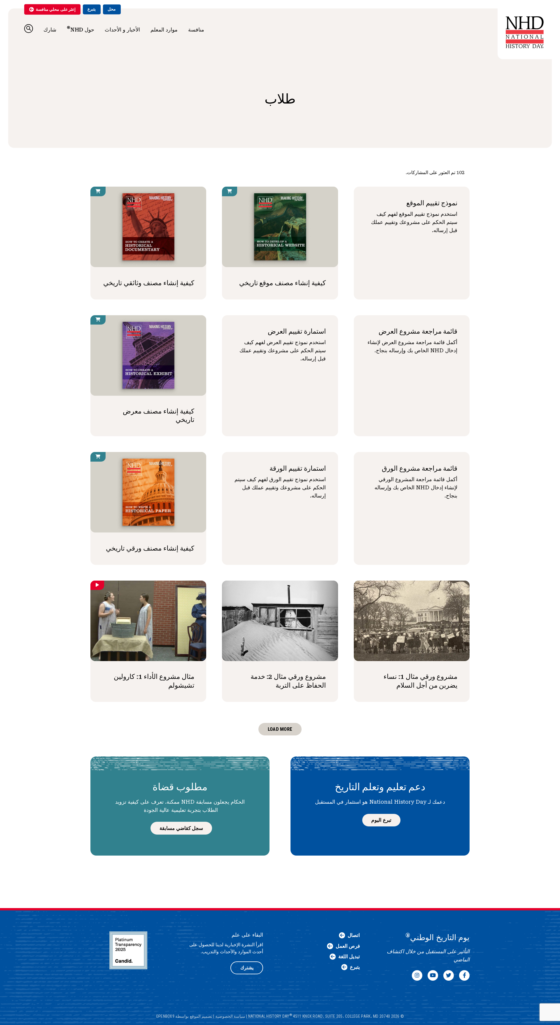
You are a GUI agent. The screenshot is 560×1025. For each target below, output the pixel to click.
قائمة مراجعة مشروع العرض (418, 331)
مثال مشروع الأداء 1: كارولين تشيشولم (154, 680)
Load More (280, 729)
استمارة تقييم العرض (297, 331)
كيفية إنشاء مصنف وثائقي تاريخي (148, 283)
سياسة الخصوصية (230, 1016)
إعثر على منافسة (56, 9)
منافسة (196, 30)
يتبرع (92, 9)
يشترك (246, 967)
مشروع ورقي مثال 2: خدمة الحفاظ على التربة (288, 680)
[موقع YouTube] (433, 975)
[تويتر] (448, 975)
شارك (49, 30)
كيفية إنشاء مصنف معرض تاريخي (158, 415)
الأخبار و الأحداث (122, 30)
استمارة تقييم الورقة (298, 468)
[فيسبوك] (464, 975)
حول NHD (80, 29)
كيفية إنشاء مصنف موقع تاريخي (282, 283)
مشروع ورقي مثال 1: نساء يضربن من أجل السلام (420, 680)
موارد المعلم (164, 30)
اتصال (354, 935)
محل (112, 9)
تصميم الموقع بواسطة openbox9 (184, 1016)
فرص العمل (348, 946)
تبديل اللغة (349, 956)
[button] (28, 28)
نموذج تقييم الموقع (432, 203)
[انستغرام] (417, 975)
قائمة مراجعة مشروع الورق (420, 468)
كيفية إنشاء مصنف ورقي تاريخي (150, 548)
